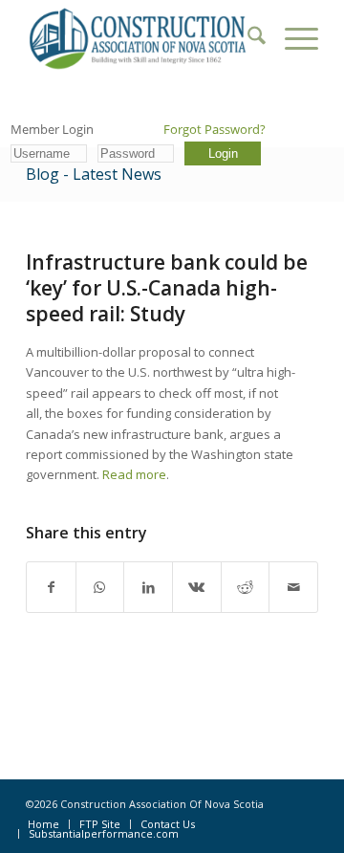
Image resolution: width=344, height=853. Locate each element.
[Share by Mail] (293, 587)
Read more (134, 474)
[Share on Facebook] (51, 587)
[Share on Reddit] (245, 587)
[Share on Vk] (197, 587)
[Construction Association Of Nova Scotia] (143, 38)
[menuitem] (247, 38)
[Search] (247, 38)
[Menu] (292, 38)
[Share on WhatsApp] (100, 587)
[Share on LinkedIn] (148, 587)
